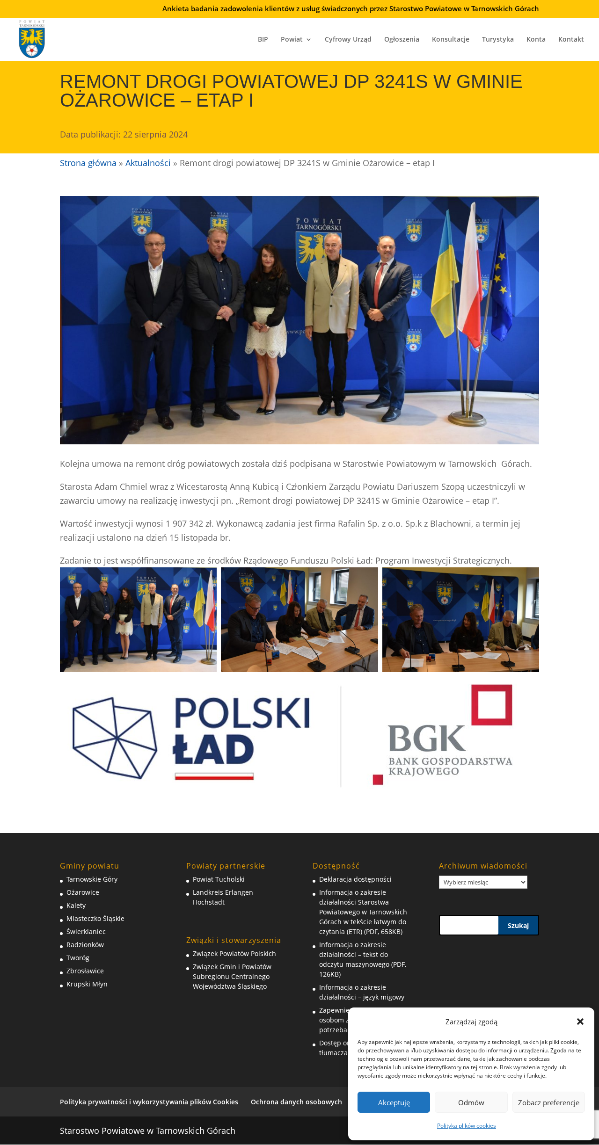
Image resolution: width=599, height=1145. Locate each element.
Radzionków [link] (85, 944)
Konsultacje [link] (450, 39)
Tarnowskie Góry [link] (91, 879)
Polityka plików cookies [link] (466, 1126)
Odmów (471, 1102)
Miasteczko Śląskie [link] (95, 918)
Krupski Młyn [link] (87, 983)
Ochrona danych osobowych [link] (296, 1101)
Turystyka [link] (498, 39)
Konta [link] (536, 39)
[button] (580, 1021)
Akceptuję (394, 1102)
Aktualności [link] (148, 162)
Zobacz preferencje (548, 1102)
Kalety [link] (76, 905)
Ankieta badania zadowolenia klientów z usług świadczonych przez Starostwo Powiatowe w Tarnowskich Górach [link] (350, 9)
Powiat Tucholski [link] (219, 879)
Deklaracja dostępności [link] (355, 879)
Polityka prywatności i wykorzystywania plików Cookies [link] (149, 1101)
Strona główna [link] (88, 162)
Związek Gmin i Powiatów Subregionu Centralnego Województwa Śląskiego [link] (232, 976)
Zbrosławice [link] (85, 970)
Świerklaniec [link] (86, 931)
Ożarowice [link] (82, 892)
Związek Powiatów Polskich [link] (234, 953)
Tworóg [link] (77, 957)
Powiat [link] (292, 39)
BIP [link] (263, 39)
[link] (32, 37)
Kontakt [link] (571, 39)
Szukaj (518, 925)
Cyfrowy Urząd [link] (348, 39)
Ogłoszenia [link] (401, 39)
